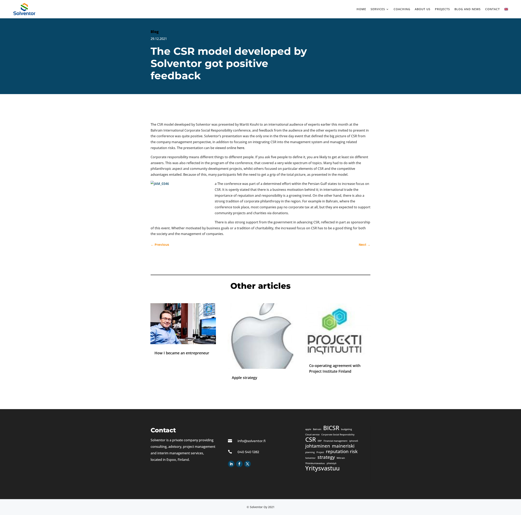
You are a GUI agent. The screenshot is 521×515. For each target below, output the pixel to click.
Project (320, 452)
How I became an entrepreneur (181, 352)
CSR (310, 439)
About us (422, 9)
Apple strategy (244, 377)
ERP (320, 440)
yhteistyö (331, 463)
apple (308, 429)
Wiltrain (341, 458)
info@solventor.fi (252, 441)
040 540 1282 (248, 452)
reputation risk (342, 451)
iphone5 (353, 440)
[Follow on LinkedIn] (231, 464)
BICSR (331, 428)
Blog (155, 31)
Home (361, 9)
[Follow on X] (247, 464)
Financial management (335, 440)
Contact (492, 9)
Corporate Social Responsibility (338, 434)
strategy (326, 457)
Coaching (402, 9)
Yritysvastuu (322, 468)
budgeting (346, 429)
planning (310, 452)
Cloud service (312, 434)
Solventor (310, 458)
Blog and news (467, 9)
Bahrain (317, 429)
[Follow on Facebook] (239, 464)
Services (378, 9)
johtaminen (317, 446)
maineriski (343, 446)
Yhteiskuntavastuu (315, 463)
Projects (442, 9)
